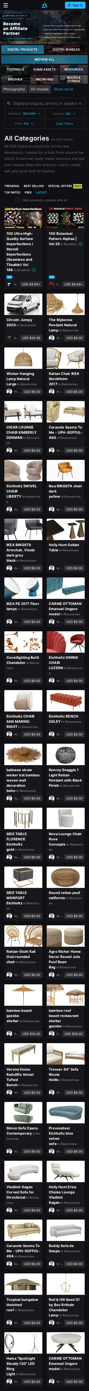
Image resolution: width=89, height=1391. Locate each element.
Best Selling (34, 186)
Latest (41, 192)
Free (28, 192)
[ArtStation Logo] (44, 5)
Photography (14, 89)
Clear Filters (64, 123)
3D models (39, 89)
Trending (11, 186)
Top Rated (12, 192)
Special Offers (64, 186)
